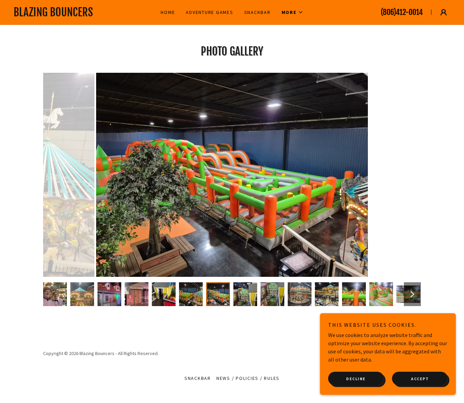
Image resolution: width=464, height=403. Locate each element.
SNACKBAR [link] (257, 12)
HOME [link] (168, 12)
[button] (292, 12)
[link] (79, 14)
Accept (420, 378)
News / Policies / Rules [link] (248, 378)
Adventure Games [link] (209, 12)
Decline (356, 378)
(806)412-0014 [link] (402, 12)
